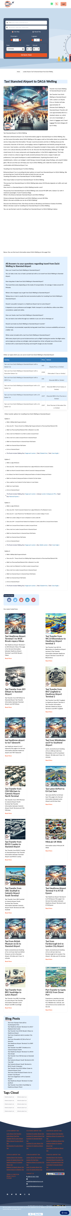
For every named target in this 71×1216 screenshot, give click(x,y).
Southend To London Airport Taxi (35, 1133)
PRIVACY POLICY (11, 1176)
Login (63, 4)
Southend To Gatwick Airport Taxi (35, 1136)
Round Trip (38, 31)
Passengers (14, 36)
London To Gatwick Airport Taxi (15, 1160)
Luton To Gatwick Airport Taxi (34, 1169)
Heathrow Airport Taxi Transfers (54, 1133)
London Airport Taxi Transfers (34, 1157)
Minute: (35, 45)
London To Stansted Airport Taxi (54, 1162)
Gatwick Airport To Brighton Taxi (15, 1169)
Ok (30, 1214)
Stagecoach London (30, 453)
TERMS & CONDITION (13, 1174)
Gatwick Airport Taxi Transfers (14, 1157)
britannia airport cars (9, 1097)
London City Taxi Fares (32, 1160)
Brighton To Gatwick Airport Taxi (15, 1167)
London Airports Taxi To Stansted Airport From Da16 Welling (38, 71)
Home (18, 71)
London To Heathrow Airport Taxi (55, 1141)
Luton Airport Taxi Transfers (14, 1133)
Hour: (28, 45)
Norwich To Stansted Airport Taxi (55, 1169)
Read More (8, 658)
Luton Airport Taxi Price (13, 1136)
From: (10, 22)
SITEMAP (9, 1178)
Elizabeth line (43, 453)
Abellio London (44, 545)
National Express (13, 496)
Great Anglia (55, 453)
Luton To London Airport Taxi (34, 1167)
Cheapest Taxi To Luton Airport (15, 1138)
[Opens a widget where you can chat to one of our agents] (64, 1213)
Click (48, 252)
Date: (8, 45)
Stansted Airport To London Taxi (54, 1160)
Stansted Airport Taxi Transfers (54, 1157)
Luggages (34, 36)
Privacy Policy (38, 1214)
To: (9, 27)
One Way (16, 31)
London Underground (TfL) (49, 494)
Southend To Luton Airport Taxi (34, 1143)
